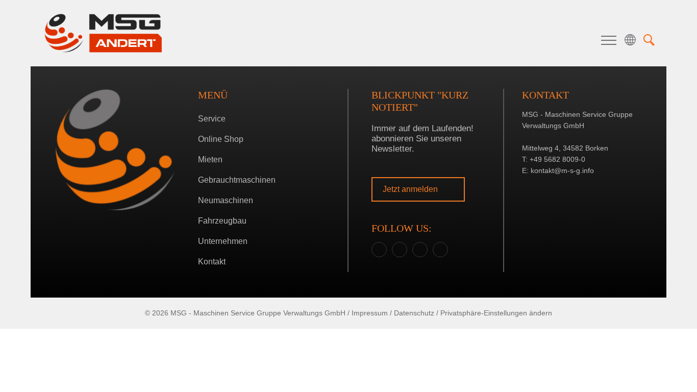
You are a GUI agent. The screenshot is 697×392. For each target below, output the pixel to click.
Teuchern (346, 239)
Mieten (210, 159)
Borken (346, 223)
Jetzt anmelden (411, 189)
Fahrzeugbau (222, 220)
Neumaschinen (225, 200)
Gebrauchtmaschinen (237, 180)
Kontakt (212, 261)
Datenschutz (414, 313)
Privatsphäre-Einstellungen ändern (496, 313)
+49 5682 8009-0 (557, 159)
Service (212, 118)
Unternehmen (222, 241)
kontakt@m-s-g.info (562, 170)
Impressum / (372, 313)
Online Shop (220, 139)
